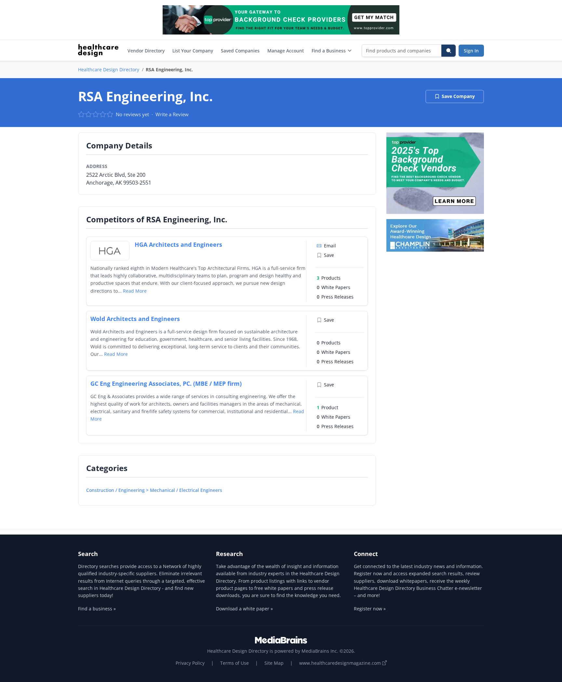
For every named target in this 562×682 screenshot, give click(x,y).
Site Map (274, 663)
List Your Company (192, 51)
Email (330, 246)
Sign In (471, 51)
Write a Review (172, 114)
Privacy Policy (190, 663)
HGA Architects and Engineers (178, 244)
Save (329, 255)
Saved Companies (240, 51)
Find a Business (329, 51)
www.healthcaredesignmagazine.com (340, 663)
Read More (135, 291)
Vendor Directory (146, 51)
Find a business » (97, 608)
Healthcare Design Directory (108, 69)
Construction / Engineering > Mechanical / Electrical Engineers (154, 490)
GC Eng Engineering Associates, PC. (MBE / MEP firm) (166, 383)
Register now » (370, 608)
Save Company (458, 96)
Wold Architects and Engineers (135, 319)
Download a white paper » (244, 608)
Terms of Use (234, 663)
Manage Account (285, 51)
